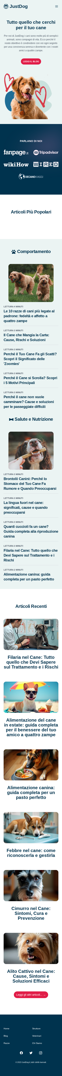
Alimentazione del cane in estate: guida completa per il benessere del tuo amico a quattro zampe (31, 727)
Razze (7, 1043)
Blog (6, 1036)
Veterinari (36, 1036)
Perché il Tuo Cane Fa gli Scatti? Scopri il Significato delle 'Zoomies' (30, 359)
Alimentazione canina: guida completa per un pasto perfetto (31, 792)
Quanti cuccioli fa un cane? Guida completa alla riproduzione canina (31, 531)
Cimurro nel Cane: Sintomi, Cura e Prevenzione (31, 913)
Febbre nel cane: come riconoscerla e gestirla (31, 853)
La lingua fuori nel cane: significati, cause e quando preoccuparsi (26, 507)
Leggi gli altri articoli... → (31, 994)
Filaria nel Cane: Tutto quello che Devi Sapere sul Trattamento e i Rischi (31, 555)
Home (6, 1028)
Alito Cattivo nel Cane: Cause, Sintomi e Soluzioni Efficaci (31, 976)
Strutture (36, 1028)
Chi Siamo (37, 1043)
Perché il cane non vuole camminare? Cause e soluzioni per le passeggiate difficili (29, 402)
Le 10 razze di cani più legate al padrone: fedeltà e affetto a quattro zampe (29, 316)
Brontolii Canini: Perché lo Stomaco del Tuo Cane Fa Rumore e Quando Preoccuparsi (30, 484)
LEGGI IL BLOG (31, 61)
